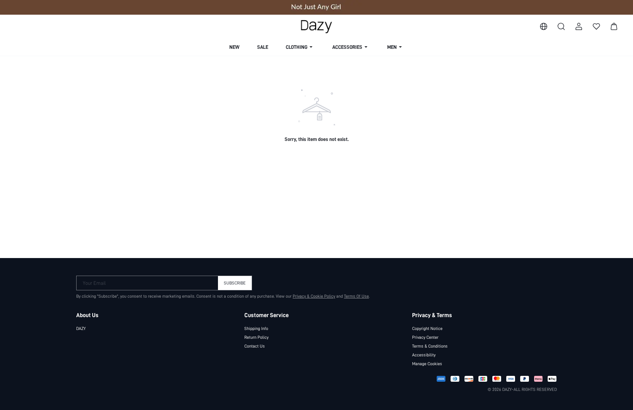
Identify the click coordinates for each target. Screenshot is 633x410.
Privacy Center (425, 337)
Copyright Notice (427, 328)
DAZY (81, 328)
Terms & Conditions (430, 346)
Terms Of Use (356, 296)
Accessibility (424, 355)
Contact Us (254, 346)
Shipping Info (256, 328)
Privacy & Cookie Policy (314, 296)
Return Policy (256, 337)
